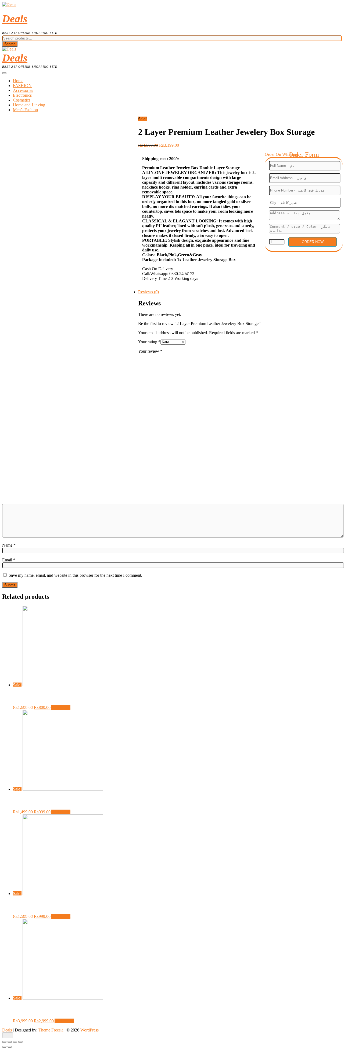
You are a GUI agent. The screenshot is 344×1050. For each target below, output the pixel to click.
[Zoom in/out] (20, 1042)
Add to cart (60, 707)
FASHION (22, 85)
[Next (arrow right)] (10, 1047)
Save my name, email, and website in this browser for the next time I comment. (75, 575)
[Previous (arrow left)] (4, 1047)
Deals (14, 19)
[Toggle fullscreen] (15, 1042)
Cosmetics (21, 100)
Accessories (23, 90)
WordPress (89, 1030)
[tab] (177, 292)
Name (9, 545)
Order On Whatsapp (282, 154)
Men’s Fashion (25, 109)
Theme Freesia (50, 1030)
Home (18, 80)
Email (8, 560)
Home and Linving (29, 105)
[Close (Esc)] (4, 1042)
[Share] (10, 1042)
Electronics (22, 95)
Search (9, 44)
